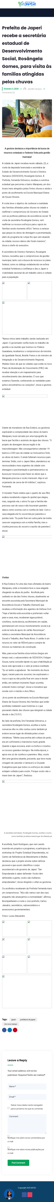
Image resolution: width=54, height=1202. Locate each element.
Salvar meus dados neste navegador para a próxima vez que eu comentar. (27, 1107)
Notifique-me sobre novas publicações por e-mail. (26, 1151)
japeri (13, 1020)
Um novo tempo (10, 1024)
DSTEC (33, 1188)
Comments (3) (8, 92)
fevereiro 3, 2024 (11, 89)
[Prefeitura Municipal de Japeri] (27, 4)
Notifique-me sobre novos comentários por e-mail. (26, 1140)
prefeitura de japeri (27, 1020)
